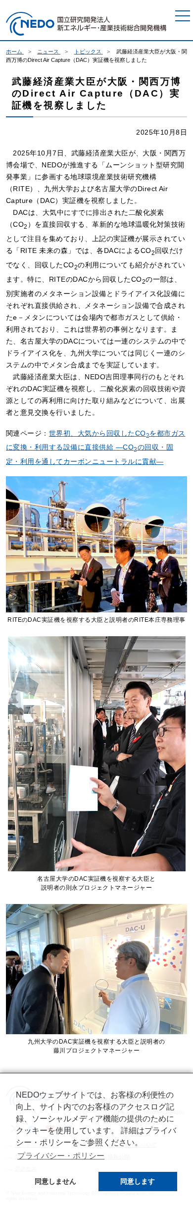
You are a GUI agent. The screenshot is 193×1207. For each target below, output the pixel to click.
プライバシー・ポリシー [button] (60, 1156)
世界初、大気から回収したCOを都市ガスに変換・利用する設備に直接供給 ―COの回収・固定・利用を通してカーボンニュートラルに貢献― (96, 447)
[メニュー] (182, 15)
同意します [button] (137, 1181)
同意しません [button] (55, 1181)
